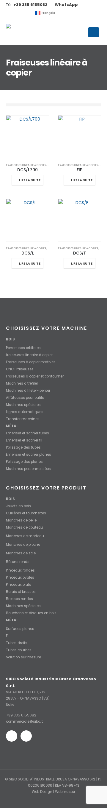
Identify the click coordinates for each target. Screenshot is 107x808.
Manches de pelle (21, 520)
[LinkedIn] (20, 13)
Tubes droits (16, 643)
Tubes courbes (19, 650)
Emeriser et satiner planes (28, 454)
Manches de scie (21, 553)
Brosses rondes (19, 598)
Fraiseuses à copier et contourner (35, 376)
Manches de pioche (23, 544)
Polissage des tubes (23, 447)
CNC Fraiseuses (20, 369)
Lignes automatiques (24, 411)
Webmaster (65, 791)
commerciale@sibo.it (24, 721)
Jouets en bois (18, 506)
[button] (28, 13)
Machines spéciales (23, 404)
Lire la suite (29, 180)
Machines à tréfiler (22, 383)
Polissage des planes (24, 461)
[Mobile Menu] (93, 32)
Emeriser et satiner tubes (27, 433)
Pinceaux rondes (20, 570)
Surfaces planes (20, 628)
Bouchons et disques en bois (31, 613)
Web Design (42, 791)
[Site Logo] (28, 32)
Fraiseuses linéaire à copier (26, 165)
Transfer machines (23, 419)
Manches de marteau (25, 536)
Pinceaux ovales (20, 577)
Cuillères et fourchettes (26, 513)
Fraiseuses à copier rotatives (31, 362)
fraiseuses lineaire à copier (29, 355)
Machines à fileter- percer (28, 390)
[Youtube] (10, 13)
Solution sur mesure (23, 657)
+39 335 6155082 (21, 715)
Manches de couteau (24, 527)
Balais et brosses (21, 591)
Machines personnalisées (28, 468)
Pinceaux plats (18, 584)
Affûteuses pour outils (25, 397)
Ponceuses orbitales (23, 347)
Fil (8, 635)
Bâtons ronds (17, 561)
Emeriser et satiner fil (24, 440)
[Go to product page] (27, 137)
